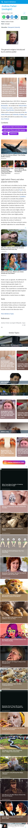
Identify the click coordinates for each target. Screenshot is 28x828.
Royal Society (10, 110)
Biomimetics (4, 105)
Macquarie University (14, 27)
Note (5, 133)
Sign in (24, 18)
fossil (20, 190)
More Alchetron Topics (7, 314)
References (13, 133)
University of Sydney (18, 114)
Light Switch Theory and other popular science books (14, 131)
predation (23, 196)
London (11, 108)
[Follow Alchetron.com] (14, 464)
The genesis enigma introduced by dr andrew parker (14, 127)
